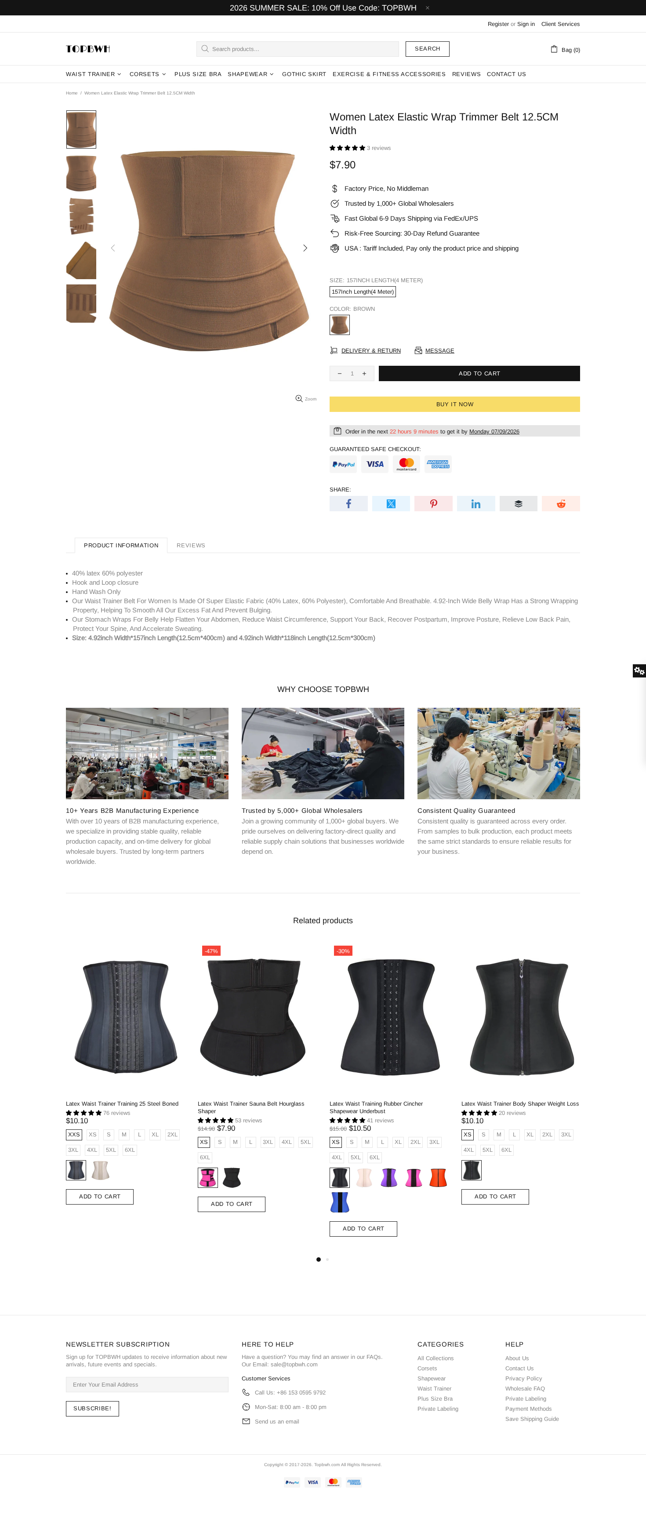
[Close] (444, 691)
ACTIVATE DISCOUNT (323, 824)
